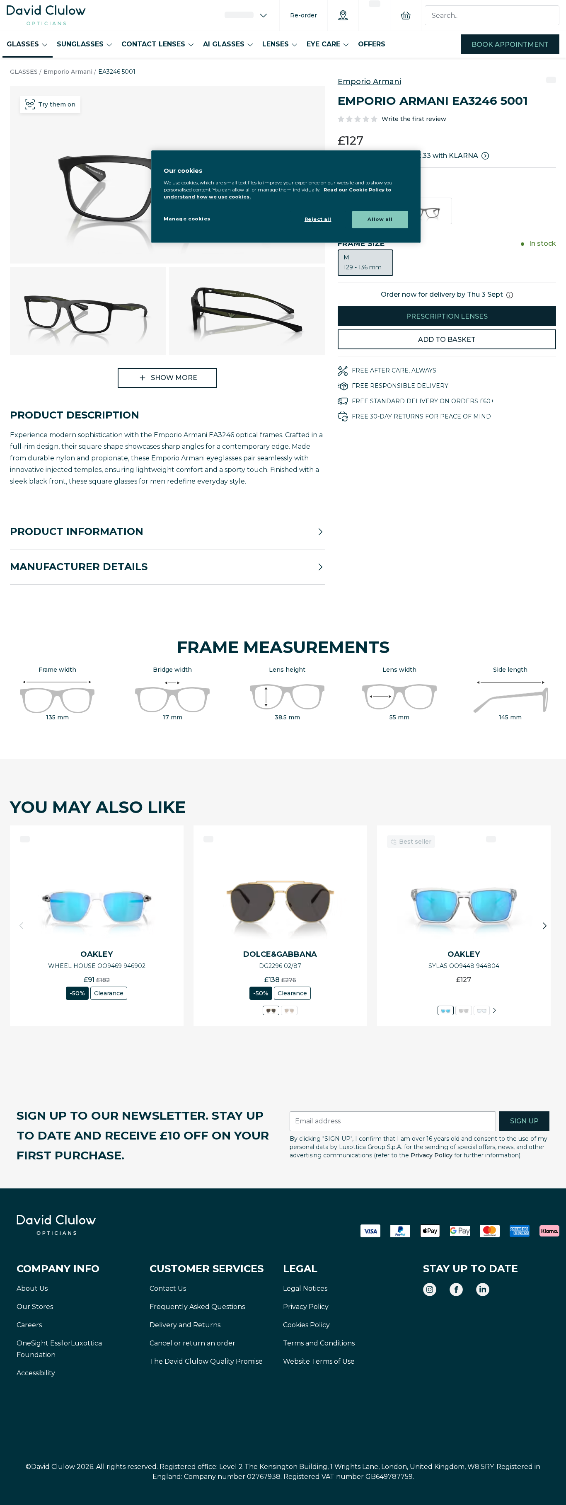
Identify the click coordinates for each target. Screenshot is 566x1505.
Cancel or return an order (192, 1343)
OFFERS (371, 44)
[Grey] (424, 211)
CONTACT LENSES (153, 44)
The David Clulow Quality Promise (206, 1361)
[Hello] (246, 15)
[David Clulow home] (79, 1225)
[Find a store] (343, 15)
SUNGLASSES (80, 44)
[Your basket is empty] (405, 15)
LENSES (275, 44)
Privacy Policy (431, 1155)
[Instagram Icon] (429, 1289)
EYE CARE (323, 44)
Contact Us (168, 1288)
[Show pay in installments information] (485, 156)
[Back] (21, 925)
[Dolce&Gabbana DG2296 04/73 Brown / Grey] (289, 1010)
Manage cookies (187, 219)
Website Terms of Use (319, 1361)
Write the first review (414, 119)
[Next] (494, 1010)
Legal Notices (305, 1288)
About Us (32, 1288)
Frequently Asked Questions (197, 1307)
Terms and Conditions (319, 1343)
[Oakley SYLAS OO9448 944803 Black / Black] (463, 1010)
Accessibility (36, 1373)
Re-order (303, 15)
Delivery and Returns (185, 1325)
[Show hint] (509, 295)
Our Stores (35, 1307)
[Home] (46, 15)
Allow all (380, 219)
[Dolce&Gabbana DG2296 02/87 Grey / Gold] (271, 1010)
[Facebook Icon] (456, 1289)
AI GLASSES (223, 44)
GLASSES (23, 44)
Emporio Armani (68, 71)
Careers (29, 1325)
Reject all (318, 219)
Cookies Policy (306, 1325)
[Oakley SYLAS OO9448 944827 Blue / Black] (482, 1010)
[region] (286, 196)
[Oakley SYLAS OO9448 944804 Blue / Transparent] (446, 1010)
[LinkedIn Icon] (482, 1289)
